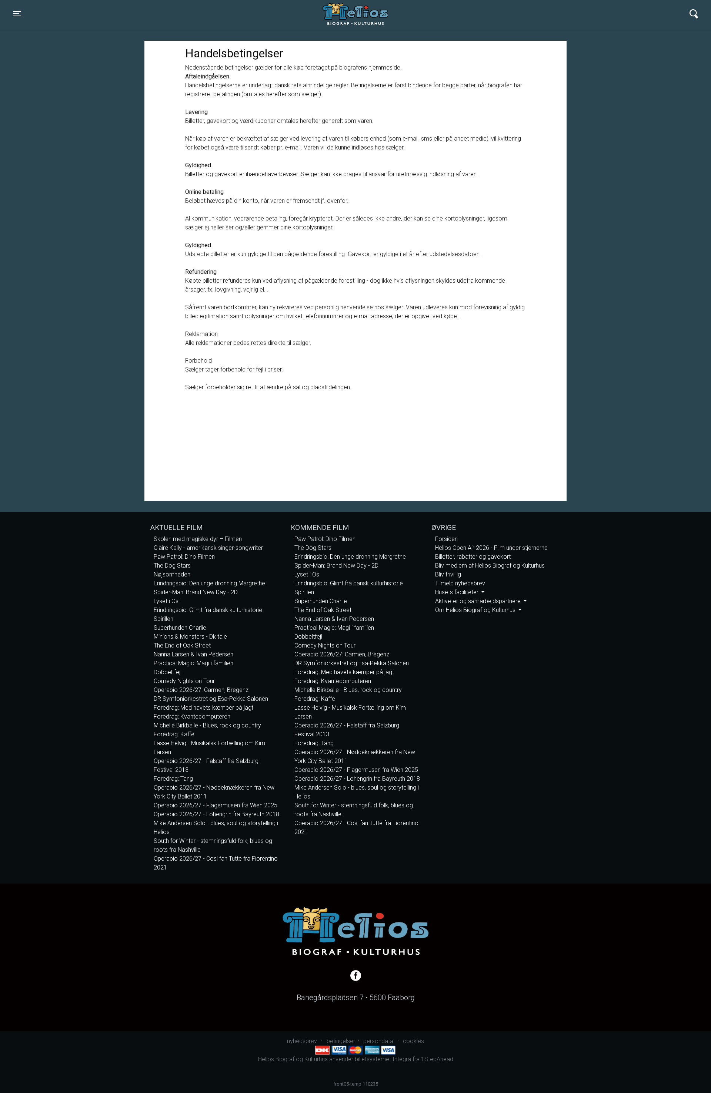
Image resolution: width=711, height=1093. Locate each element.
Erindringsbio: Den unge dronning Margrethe (209, 583)
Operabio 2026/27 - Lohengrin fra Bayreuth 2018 (216, 814)
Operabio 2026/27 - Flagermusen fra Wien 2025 (215, 805)
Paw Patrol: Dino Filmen (184, 556)
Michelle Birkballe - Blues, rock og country (207, 725)
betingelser (341, 1041)
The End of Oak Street (182, 645)
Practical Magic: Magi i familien (193, 663)
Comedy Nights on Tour (184, 681)
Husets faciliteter (457, 592)
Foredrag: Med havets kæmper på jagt (203, 707)
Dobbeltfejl (167, 672)
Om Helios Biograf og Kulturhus (476, 609)
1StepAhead (437, 1059)
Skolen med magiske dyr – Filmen (198, 538)
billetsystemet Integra (383, 1059)
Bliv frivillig (448, 574)
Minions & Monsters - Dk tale (190, 636)
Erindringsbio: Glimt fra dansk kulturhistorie (208, 609)
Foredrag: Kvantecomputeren (192, 716)
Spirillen (163, 618)
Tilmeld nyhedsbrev (460, 583)
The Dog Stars (172, 565)
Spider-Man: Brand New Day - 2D (196, 592)
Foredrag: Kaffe (174, 734)
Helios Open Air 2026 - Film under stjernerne (491, 547)
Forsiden (446, 538)
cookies (413, 1041)
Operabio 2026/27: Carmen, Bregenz (201, 689)
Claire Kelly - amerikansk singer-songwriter (208, 547)
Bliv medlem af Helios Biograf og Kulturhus (490, 565)
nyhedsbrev (302, 1041)
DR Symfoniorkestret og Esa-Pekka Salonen (211, 698)
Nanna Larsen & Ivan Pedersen (193, 654)
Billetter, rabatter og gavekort (473, 556)
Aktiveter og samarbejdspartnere (478, 601)
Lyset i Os (166, 601)
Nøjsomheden (172, 574)
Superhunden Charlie (180, 627)
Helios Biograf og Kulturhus (348, 13)
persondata (378, 1041)
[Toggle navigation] (693, 14)
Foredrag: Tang (173, 778)
